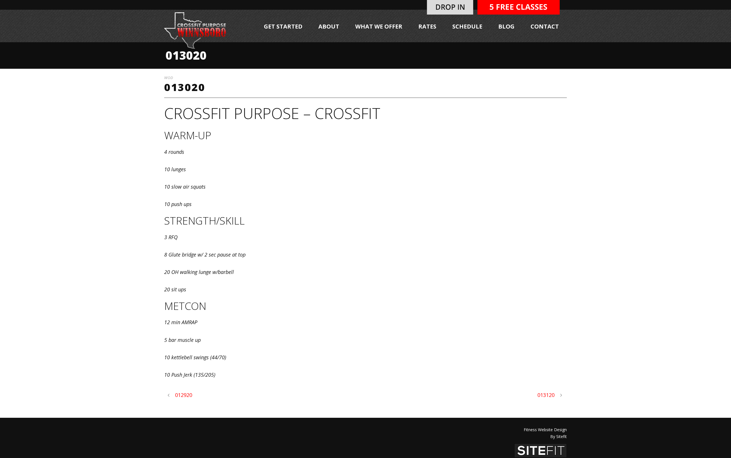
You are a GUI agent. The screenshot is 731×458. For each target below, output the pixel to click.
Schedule (467, 26)
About (328, 26)
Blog (506, 26)
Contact (545, 26)
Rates (427, 26)
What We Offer (378, 26)
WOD (168, 77)
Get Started (283, 26)
